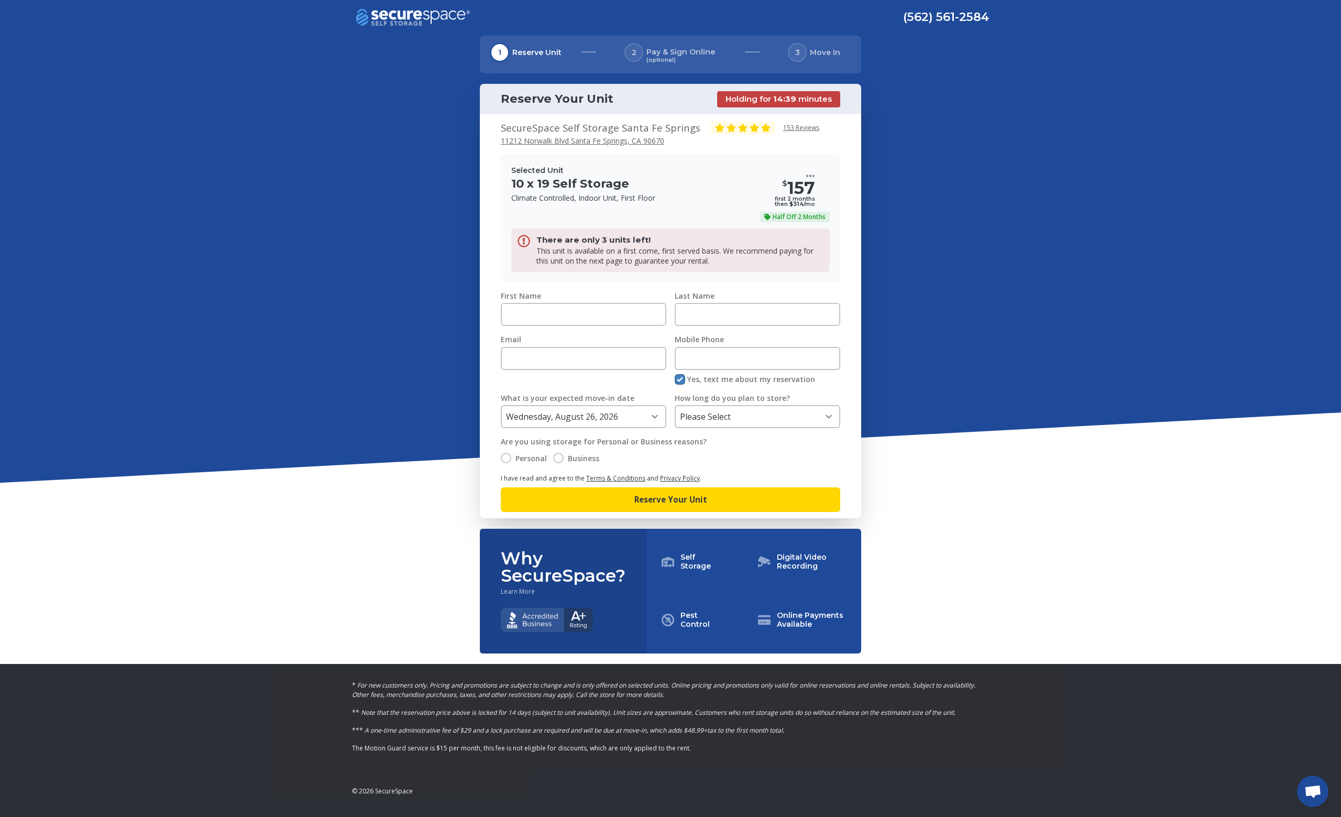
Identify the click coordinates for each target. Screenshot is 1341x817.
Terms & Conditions (615, 478)
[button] (753, 591)
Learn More (518, 592)
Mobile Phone (699, 339)
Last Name (695, 296)
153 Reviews (801, 127)
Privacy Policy (680, 478)
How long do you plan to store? (732, 398)
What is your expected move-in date (567, 398)
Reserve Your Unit (670, 499)
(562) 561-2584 (946, 16)
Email (511, 339)
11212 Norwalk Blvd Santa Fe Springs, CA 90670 (582, 141)
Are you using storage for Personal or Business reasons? (604, 441)
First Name (521, 296)
